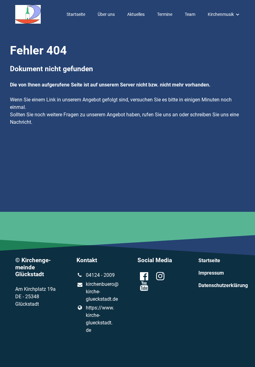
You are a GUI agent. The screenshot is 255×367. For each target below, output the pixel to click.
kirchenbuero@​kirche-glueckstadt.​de (102, 291)
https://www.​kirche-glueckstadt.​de (100, 319)
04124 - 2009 (100, 275)
